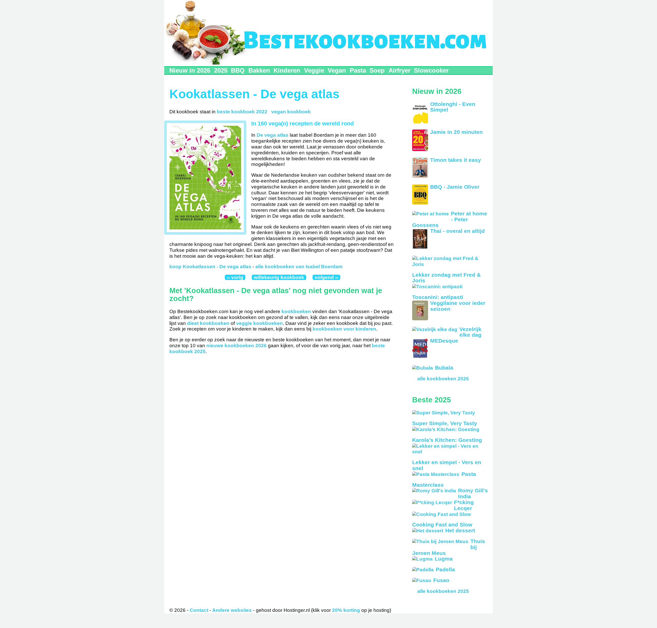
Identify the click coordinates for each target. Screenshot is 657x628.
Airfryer (399, 70)
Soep (377, 70)
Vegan (337, 70)
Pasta (358, 70)
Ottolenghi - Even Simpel (452, 107)
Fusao (441, 580)
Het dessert (460, 530)
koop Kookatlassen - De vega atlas (210, 266)
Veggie (314, 70)
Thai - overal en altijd (457, 231)
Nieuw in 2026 (189, 70)
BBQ (238, 70)
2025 (220, 70)
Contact (199, 610)
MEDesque (444, 341)
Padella (445, 569)
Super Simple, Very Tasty (444, 423)
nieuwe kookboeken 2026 (236, 345)
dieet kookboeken (208, 323)
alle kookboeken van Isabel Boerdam (299, 266)
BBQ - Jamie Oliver (454, 187)
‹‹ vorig (235, 277)
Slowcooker (431, 70)
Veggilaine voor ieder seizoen (457, 306)
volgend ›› (326, 277)
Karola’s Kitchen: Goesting (447, 440)
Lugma (444, 559)
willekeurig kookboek (279, 277)
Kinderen (287, 70)
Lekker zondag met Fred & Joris (446, 278)
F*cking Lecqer (464, 505)
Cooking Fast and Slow (442, 524)
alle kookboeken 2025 (443, 591)
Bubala (444, 368)
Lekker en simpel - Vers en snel (446, 465)
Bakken (259, 70)
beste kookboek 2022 (242, 111)
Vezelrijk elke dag (470, 332)
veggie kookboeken (259, 323)
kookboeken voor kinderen (344, 329)
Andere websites (232, 610)
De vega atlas (272, 135)
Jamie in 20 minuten (456, 132)
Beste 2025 (431, 400)
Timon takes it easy (455, 160)
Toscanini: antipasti (437, 297)
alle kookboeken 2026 (443, 378)
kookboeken (296, 311)
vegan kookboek (291, 111)
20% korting (346, 610)
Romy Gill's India (473, 493)
